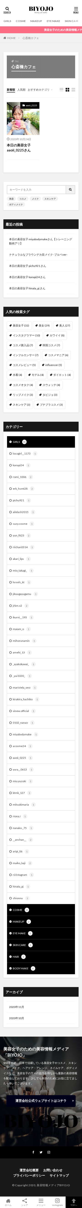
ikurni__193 (22, 617)
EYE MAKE (53, 21)
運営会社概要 (29, 1170)
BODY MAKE (23, 968)
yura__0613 (22, 769)
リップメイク (23, 394)
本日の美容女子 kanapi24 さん (27, 277)
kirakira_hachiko (25, 699)
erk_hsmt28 (23, 488)
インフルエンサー (25, 355)
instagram (57, 1205)
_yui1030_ (21, 676)
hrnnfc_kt (21, 582)
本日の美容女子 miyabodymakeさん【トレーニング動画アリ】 (40, 241)
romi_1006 (22, 477)
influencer (53, 365)
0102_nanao (23, 722)
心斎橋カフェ (31, 38)
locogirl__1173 (24, 453)
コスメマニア (58, 355)
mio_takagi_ (22, 570)
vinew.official (23, 711)
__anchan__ (22, 839)
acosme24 (22, 746)
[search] (70, 189)
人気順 (21, 89)
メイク (35, 198)
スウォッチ (51, 385)
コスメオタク (23, 385)
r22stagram (22, 874)
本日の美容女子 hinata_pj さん (27, 288)
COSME (21, 21)
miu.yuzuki (22, 781)
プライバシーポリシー (29, 1175)
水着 (17, 375)
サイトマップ (59, 1175)
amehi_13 (21, 652)
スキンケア (50, 198)
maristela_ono (24, 687)
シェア (24, 1205)
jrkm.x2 (20, 605)
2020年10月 (16, 1018)
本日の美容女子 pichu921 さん (27, 266)
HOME (11, 38)
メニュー (41, 1205)
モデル (38, 375)
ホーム (8, 1205)
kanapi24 (21, 465)
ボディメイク (16, 204)
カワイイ (57, 335)
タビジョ (50, 394)
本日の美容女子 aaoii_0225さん (19, 147)
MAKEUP (36, 21)
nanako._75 (22, 828)
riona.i (19, 816)
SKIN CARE (72, 21)
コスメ (22, 198)
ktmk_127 (21, 793)
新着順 (11, 89)
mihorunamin (24, 640)
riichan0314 (23, 547)
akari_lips (21, 559)
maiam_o (21, 629)
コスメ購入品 (23, 345)
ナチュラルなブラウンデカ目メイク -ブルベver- (38, 254)
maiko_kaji (22, 863)
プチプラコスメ (51, 404)
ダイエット (62, 375)
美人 (64, 325)
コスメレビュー (24, 365)
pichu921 (21, 500)
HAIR (18, 956)
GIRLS (7, 21)
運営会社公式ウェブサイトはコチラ (41, 1100)
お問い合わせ (52, 1170)
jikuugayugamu (24, 594)
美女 (44, 325)
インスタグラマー (26, 335)
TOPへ (74, 1205)
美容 (11, 198)
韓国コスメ (51, 345)
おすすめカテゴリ (39, 89)
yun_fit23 (21, 535)
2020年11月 (16, 1007)
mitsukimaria (23, 804)
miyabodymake (25, 734)
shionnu (20, 898)
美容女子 (21, 325)
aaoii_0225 (31, 105)
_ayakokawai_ (23, 664)
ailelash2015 (23, 512)
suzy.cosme (23, 523)
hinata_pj (21, 886)
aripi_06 (20, 851)
